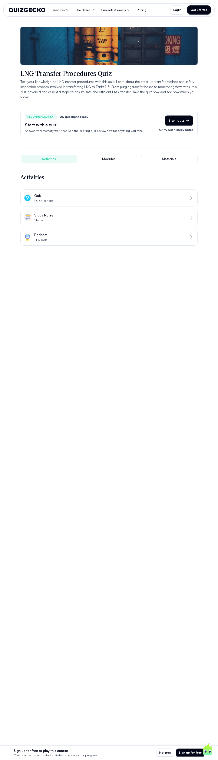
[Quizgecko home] (27, 10)
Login (177, 9)
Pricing (141, 10)
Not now (165, 752)
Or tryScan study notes (176, 129)
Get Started (199, 9)
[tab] (48, 159)
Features (59, 10)
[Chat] (208, 750)
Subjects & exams (113, 10)
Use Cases (83, 10)
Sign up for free (190, 752)
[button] (109, 197)
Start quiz (176, 120)
